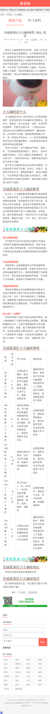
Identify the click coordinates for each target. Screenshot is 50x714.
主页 (2, 14)
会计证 (6, 688)
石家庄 (6, 676)
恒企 (17, 676)
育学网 (25, 3)
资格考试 (39, 9)
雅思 (28, 668)
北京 (5, 664)
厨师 (5, 672)
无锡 (39, 659)
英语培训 (22, 9)
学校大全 (13, 9)
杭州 (39, 684)
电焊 (17, 668)
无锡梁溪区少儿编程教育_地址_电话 (25, 34)
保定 (28, 659)
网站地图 (19, 702)
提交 (43, 642)
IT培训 (9, 14)
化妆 (17, 659)
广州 (28, 680)
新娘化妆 (18, 688)
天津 (28, 672)
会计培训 (30, 9)
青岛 (39, 676)
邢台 (17, 684)
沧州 (28, 676)
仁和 (39, 668)
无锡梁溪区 (32, 592)
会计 (28, 664)
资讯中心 (4, 9)
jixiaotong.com (9, 702)
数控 (28, 684)
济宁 (5, 680)
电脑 (5, 684)
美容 (39, 672)
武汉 (5, 668)
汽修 (5, 659)
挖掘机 (17, 664)
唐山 (17, 680)
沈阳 (39, 680)
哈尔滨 (17, 672)
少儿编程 (18, 14)
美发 (39, 664)
